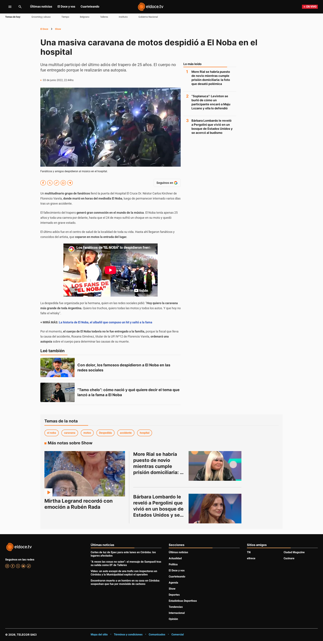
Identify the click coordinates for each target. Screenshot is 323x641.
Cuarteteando (90, 6)
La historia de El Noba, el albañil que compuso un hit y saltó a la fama (105, 322)
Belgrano (84, 17)
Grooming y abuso (41, 17)
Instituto (123, 17)
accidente (126, 432)
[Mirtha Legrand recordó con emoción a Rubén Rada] (84, 473)
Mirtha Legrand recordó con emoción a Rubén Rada (78, 504)
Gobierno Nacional (148, 17)
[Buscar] (20, 6)
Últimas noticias (41, 6)
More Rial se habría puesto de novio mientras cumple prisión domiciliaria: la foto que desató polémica (210, 78)
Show (58, 29)
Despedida (105, 432)
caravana (69, 432)
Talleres (104, 17)
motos (87, 432)
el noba (51, 432)
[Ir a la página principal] (150, 7)
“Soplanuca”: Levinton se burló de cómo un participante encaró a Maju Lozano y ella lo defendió (210, 102)
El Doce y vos (66, 6)
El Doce (44, 29)
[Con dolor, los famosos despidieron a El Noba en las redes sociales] (57, 367)
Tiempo (65, 17)
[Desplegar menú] (7, 7)
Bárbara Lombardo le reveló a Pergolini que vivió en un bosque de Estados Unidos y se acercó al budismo (212, 126)
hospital (144, 432)
